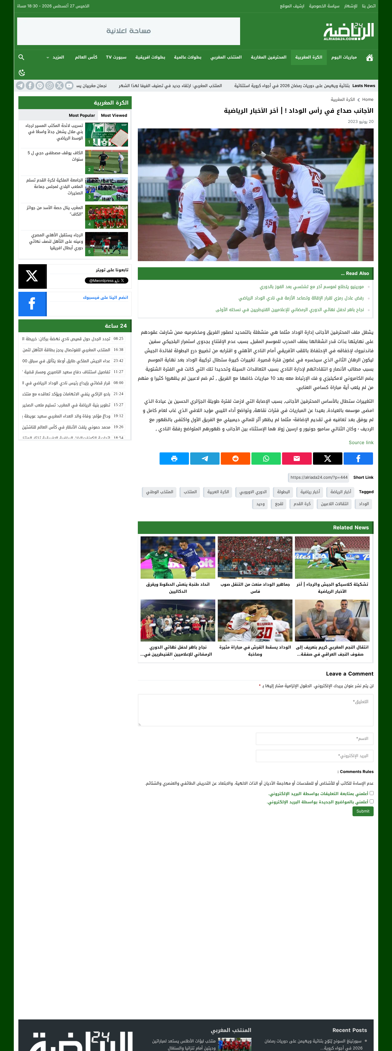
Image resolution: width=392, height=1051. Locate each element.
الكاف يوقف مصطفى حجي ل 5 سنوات (55, 156)
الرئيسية (369, 57)
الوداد (364, 504)
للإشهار (350, 6)
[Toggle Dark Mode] (22, 72)
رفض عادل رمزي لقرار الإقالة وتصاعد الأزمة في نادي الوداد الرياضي (301, 298)
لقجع (279, 504)
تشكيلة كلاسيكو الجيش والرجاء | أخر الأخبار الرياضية (332, 588)
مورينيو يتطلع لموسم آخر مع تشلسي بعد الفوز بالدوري (312, 287)
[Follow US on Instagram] (49, 85)
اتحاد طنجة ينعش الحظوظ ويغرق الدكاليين (178, 588)
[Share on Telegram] (205, 458)
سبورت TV (116, 57)
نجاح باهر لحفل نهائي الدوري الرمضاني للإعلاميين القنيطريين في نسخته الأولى (290, 310)
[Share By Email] (297, 458)
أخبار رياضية (310, 492)
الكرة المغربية (308, 57)
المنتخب (190, 492)
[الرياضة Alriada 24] (307, 31)
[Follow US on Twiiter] (59, 85)
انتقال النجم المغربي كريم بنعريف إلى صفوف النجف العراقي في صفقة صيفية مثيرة (332, 654)
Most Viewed (114, 115)
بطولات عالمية (188, 57)
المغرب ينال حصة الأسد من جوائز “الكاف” (55, 211)
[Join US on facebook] (29, 85)
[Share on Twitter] (328, 458)
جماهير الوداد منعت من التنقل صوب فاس (255, 588)
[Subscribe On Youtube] (69, 85)
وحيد (260, 504)
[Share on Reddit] (235, 458)
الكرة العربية (218, 492)
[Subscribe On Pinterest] (39, 85)
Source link (361, 442)
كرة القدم (302, 504)
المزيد (58, 57)
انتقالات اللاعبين (335, 504)
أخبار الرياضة (340, 492)
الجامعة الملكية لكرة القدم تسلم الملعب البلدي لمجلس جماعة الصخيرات (54, 186)
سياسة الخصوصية (324, 6)
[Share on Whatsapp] (266, 458)
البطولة (283, 492)
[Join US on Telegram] (19, 85)
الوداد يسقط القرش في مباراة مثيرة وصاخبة (255, 650)
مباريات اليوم (344, 57)
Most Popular (82, 115)
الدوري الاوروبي (253, 492)
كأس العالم (86, 57)
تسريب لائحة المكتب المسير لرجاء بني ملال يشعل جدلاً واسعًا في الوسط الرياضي (54, 132)
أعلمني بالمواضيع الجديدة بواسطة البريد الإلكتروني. (317, 802)
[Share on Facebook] (358, 458)
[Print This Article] (174, 458)
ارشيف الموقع (292, 6)
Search (21, 57)
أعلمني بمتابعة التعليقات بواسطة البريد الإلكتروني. (318, 794)
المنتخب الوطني (159, 492)
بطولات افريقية (150, 57)
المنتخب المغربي (226, 57)
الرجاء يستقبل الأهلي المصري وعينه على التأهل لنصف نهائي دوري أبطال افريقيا (56, 241)
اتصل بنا (369, 6)
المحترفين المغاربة (269, 57)
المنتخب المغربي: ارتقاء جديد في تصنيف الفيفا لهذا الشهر (200, 85)
